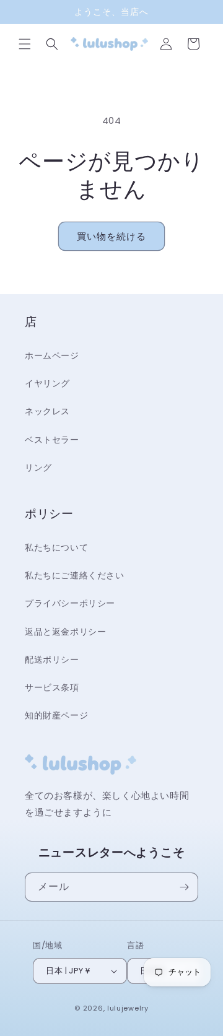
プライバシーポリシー (70, 603)
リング (38, 467)
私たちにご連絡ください (75, 575)
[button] (24, 44)
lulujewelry (128, 1008)
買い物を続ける (111, 236)
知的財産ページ (56, 715)
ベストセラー (52, 439)
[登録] (184, 887)
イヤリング (47, 383)
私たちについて (56, 547)
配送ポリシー (52, 659)
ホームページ (52, 355)
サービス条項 (52, 687)
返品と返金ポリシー (65, 631)
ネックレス (47, 411)
